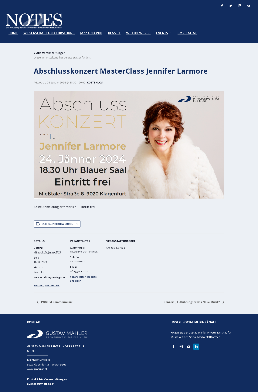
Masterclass (52, 285)
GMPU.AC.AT (187, 33)
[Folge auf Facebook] (174, 347)
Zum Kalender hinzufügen (57, 224)
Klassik (114, 33)
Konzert (38, 285)
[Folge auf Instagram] (181, 347)
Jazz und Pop (91, 33)
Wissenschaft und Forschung (49, 33)
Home (13, 33)
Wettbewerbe (138, 33)
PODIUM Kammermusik (56, 302)
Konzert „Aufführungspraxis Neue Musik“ (192, 302)
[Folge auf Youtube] (189, 347)
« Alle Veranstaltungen (49, 53)
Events (162, 33)
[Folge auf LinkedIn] (196, 347)
